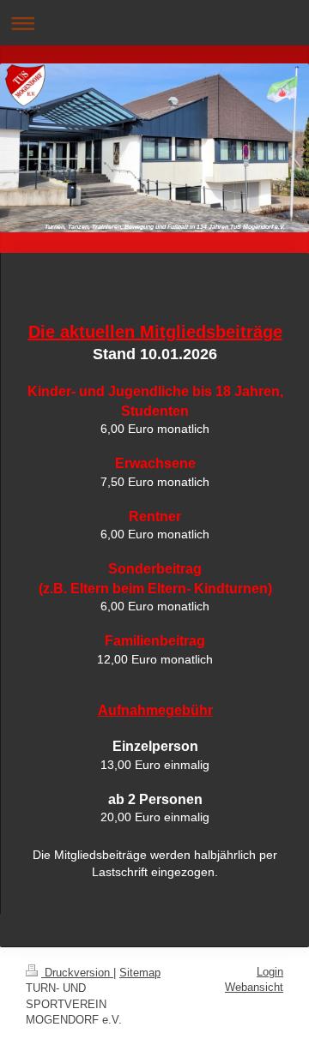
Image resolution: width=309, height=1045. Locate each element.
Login (270, 971)
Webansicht (254, 987)
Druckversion (77, 972)
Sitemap (140, 972)
